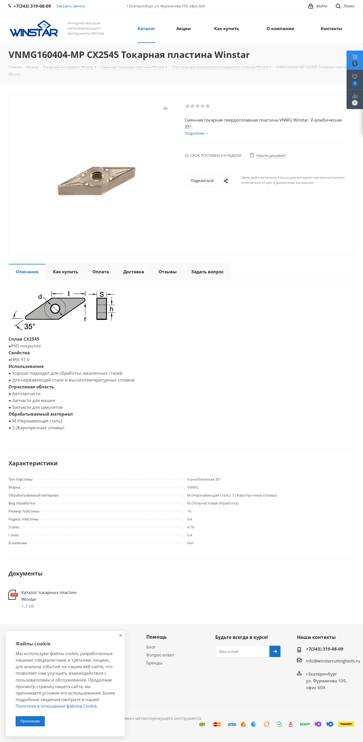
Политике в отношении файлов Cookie (56, 706)
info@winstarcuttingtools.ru (333, 661)
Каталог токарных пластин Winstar (49, 595)
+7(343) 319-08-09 (324, 649)
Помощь (156, 637)
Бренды (154, 663)
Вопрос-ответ (160, 655)
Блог (151, 647)
